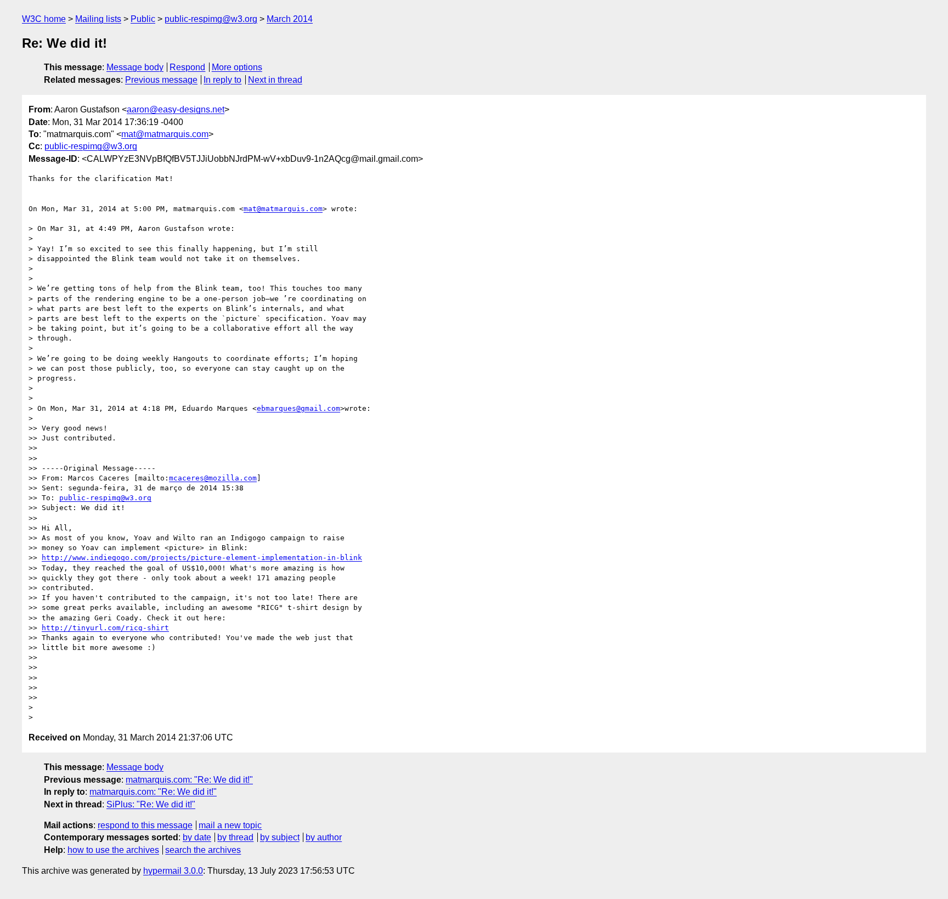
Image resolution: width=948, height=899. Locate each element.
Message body (134, 67)
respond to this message (145, 825)
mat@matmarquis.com (164, 134)
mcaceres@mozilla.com (213, 478)
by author (324, 837)
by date (197, 837)
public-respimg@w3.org (211, 19)
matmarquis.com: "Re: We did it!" (189, 779)
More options (237, 67)
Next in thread (275, 79)
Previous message (161, 79)
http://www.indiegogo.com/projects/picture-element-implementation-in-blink (202, 557)
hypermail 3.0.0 (173, 870)
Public (143, 19)
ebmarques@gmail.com (298, 408)
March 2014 (290, 19)
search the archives (203, 850)
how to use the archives (113, 850)
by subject (280, 837)
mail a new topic (230, 825)
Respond (187, 67)
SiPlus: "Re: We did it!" (150, 804)
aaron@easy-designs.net (175, 109)
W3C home (44, 19)
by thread (235, 837)
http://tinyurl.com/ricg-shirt (105, 628)
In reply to (222, 79)
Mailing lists (98, 19)
